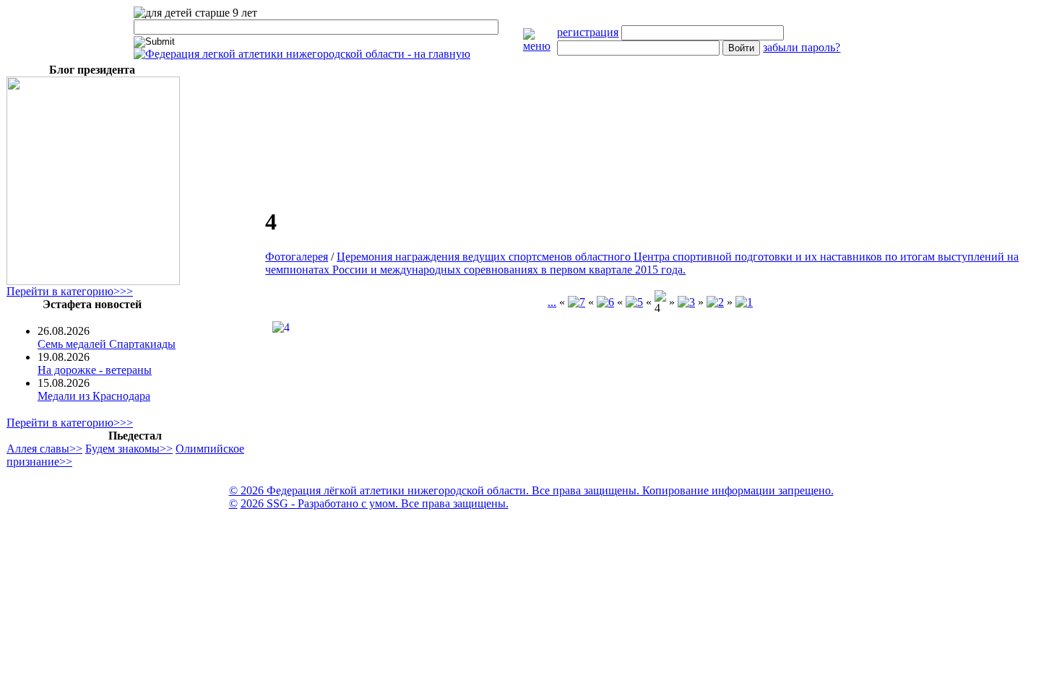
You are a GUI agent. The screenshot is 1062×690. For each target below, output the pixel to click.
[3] (686, 302)
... (552, 302)
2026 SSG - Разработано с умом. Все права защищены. (375, 503)
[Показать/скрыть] (540, 46)
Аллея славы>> (44, 448)
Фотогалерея (296, 256)
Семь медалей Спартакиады (107, 344)
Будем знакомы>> (129, 448)
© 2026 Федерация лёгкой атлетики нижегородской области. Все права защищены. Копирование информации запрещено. (531, 490)
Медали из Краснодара (94, 396)
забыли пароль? (801, 47)
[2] (715, 302)
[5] (634, 302)
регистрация (587, 32)
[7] (576, 302)
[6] (605, 302)
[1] (744, 302)
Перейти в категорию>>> (70, 291)
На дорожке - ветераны (95, 370)
